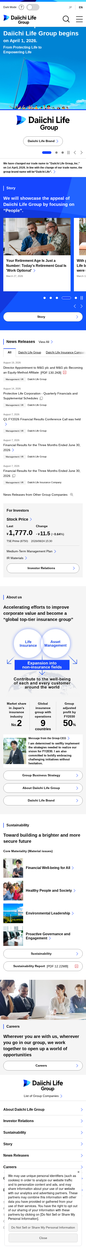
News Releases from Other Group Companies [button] (38, 494)
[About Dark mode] (21, 7)
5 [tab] (76, 298)
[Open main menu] (79, 19)
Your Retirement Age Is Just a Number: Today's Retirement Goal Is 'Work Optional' (36, 265)
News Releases (16, 1155)
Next (81, 152)
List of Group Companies (41, 1096)
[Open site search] (66, 19)
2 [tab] (56, 152)
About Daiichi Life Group (24, 1109)
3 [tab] (62, 152)
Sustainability (14, 1132)
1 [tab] (44, 298)
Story (7, 1144)
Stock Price (17, 519)
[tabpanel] (43, 421)
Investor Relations (18, 1121)
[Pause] (68, 152)
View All (44, 342)
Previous (75, 152)
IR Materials (15, 558)
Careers (10, 1167)
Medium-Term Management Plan (29, 551)
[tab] (10, 352)
